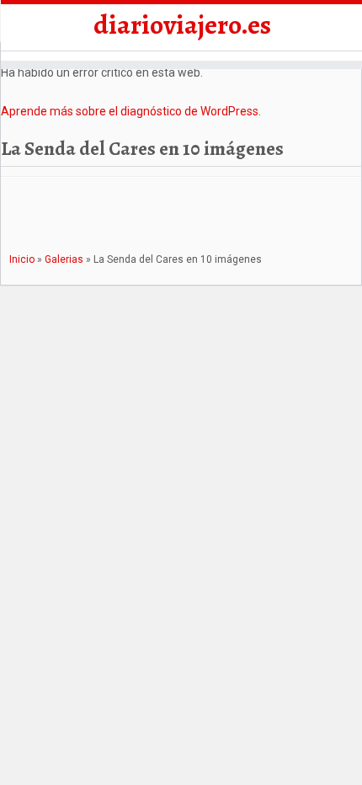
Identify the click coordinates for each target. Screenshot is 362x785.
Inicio (22, 259)
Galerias (64, 259)
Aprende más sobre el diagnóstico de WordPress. (131, 111)
